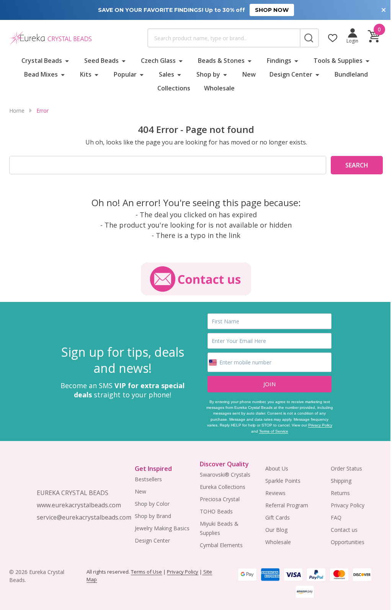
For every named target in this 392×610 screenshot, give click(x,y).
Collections (173, 88)
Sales (166, 74)
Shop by (208, 74)
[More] (67, 60)
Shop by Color (152, 503)
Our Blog (276, 529)
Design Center (291, 74)
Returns (340, 493)
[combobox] (223, 38)
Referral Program (286, 505)
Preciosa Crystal (220, 499)
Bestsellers (148, 479)
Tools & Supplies (338, 60)
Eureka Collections (222, 486)
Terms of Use (146, 571)
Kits (85, 74)
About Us (276, 468)
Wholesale (219, 88)
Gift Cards (277, 517)
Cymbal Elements (221, 545)
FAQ (336, 517)
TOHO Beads (216, 511)
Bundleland (351, 74)
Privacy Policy (320, 425)
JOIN (269, 384)
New (249, 74)
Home (16, 110)
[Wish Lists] (332, 38)
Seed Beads (101, 60)
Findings (279, 60)
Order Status (346, 468)
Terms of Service (273, 431)
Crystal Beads (41, 60)
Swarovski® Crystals (225, 474)
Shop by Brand (153, 516)
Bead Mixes (41, 74)
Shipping (341, 480)
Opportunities (347, 542)
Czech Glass (158, 60)
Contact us (344, 529)
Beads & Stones (221, 60)
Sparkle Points (283, 480)
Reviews (275, 493)
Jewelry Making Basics (162, 528)
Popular (125, 74)
